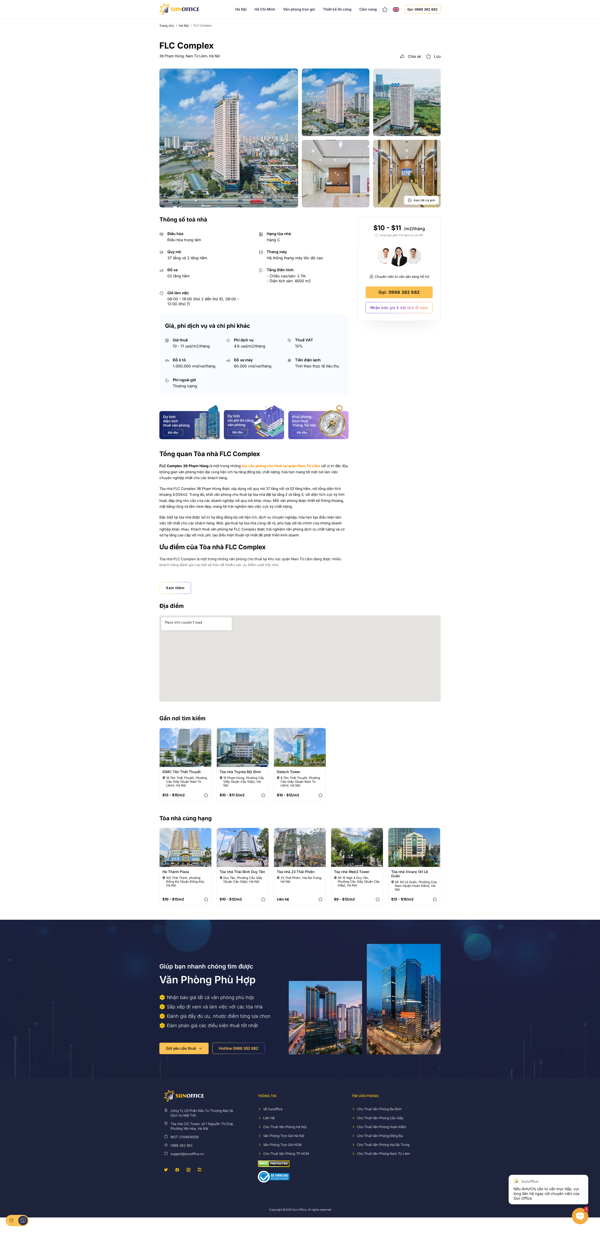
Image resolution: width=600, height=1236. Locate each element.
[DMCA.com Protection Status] (273, 1163)
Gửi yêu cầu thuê (181, 1048)
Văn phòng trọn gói (299, 9)
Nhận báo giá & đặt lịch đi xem (399, 307)
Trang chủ (166, 25)
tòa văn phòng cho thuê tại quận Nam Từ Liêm (281, 466)
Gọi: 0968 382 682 (422, 9)
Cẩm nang (368, 9)
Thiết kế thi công (337, 9)
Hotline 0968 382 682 (238, 1048)
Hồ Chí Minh (265, 9)
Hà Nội (241, 9)
